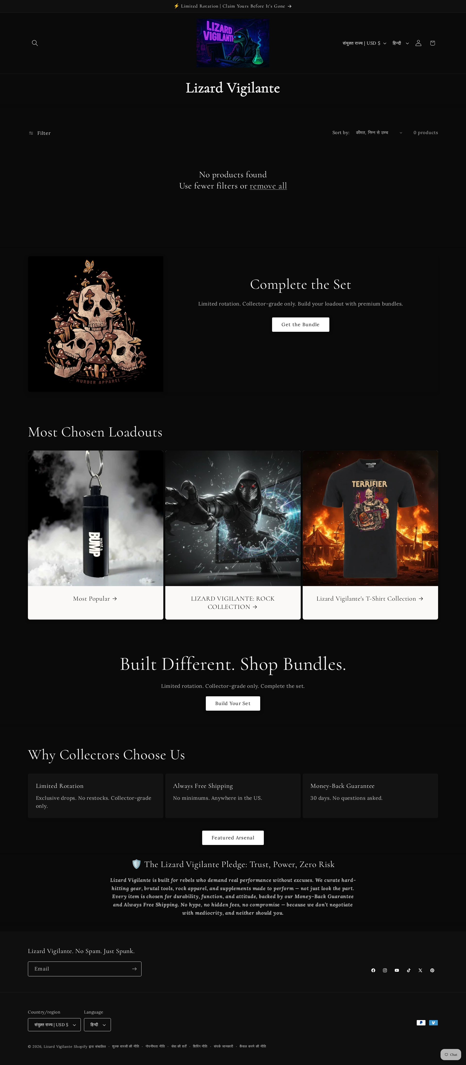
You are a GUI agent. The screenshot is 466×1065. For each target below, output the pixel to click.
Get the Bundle (301, 324)
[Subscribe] (134, 969)
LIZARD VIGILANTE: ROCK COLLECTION (233, 603)
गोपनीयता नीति (155, 1046)
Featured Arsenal (233, 838)
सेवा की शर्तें (179, 1046)
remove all (268, 185)
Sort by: (341, 132)
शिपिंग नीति (200, 1046)
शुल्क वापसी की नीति (125, 1046)
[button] (35, 43)
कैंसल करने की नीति (253, 1046)
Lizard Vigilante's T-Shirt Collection (366, 599)
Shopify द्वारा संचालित (90, 1046)
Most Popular (91, 599)
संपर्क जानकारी (223, 1046)
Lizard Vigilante (58, 1046)
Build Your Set (233, 703)
